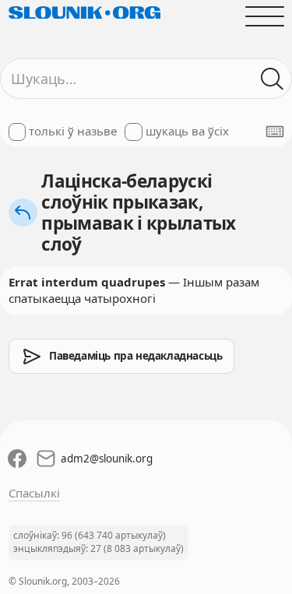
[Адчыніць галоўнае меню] (264, 16)
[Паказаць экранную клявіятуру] (275, 131)
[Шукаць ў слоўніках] (272, 79)
